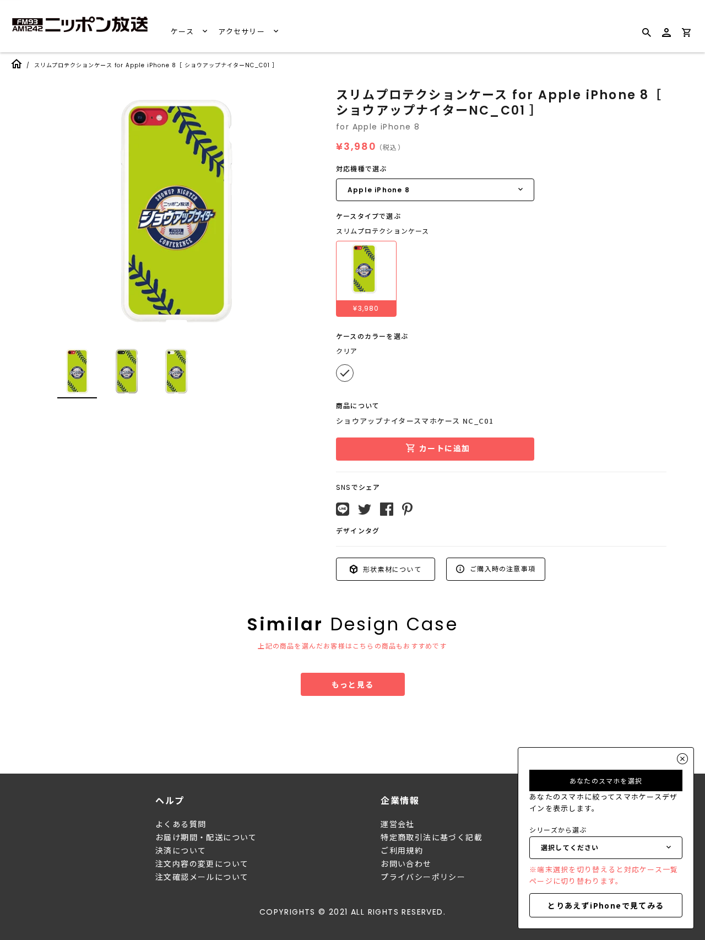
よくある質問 (180, 824)
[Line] (342, 509)
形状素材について (391, 569)
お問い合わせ (406, 863)
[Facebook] (386, 509)
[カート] (686, 34)
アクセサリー (242, 31)
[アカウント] (666, 37)
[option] (176, 212)
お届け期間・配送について (206, 837)
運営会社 (398, 824)
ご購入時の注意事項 (501, 568)
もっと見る (353, 684)
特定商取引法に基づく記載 (431, 837)
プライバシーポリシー (423, 877)
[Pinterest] (407, 509)
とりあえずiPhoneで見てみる (605, 905)
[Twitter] (364, 509)
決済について (180, 850)
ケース (183, 31)
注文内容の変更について (201, 863)
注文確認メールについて (201, 877)
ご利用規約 (402, 850)
